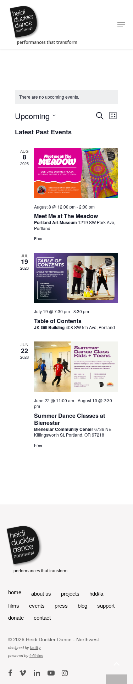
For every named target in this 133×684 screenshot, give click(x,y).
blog (82, 606)
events (37, 606)
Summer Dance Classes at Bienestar (69, 419)
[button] (121, 24)
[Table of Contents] (76, 278)
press (61, 606)
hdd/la (96, 594)
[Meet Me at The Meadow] (76, 173)
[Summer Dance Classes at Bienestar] (76, 366)
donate (16, 618)
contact (42, 618)
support (106, 606)
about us (41, 594)
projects (70, 594)
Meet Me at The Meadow (66, 216)
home (14, 592)
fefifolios (36, 656)
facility (35, 647)
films (13, 606)
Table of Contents (58, 321)
